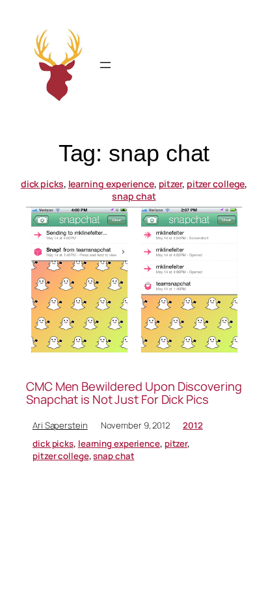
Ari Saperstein (60, 425)
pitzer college (216, 184)
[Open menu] (105, 65)
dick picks (42, 184)
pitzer (170, 184)
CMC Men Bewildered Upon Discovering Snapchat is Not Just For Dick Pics (134, 393)
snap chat (133, 196)
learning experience (111, 184)
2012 (193, 425)
